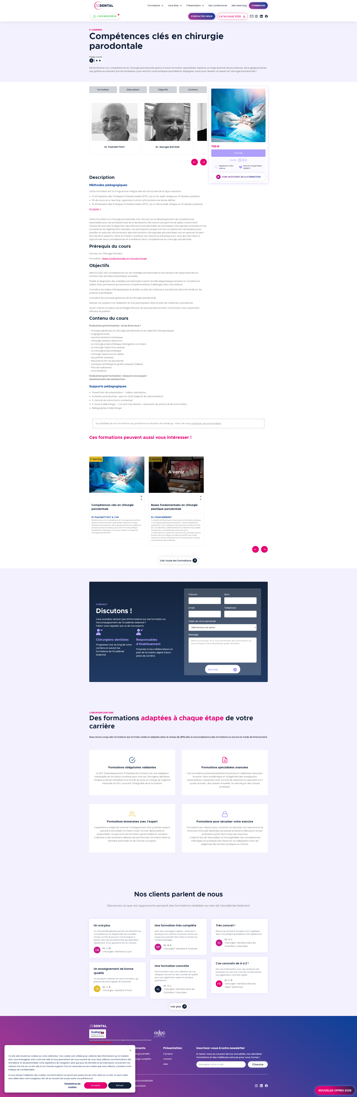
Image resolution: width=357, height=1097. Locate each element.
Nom (226, 594)
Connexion (258, 5)
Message (193, 634)
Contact (167, 1059)
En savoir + (95, 209)
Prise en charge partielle (137, 1053)
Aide (165, 1064)
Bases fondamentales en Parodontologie (124, 258)
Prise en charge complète (138, 1059)
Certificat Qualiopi (138, 1085)
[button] (155, 5)
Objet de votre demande (202, 621)
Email (191, 607)
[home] (103, 5)
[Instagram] (251, 16)
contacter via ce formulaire (206, 423)
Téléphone (230, 607)
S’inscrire (238, 153)
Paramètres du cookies (72, 1085)
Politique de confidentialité (141, 1080)
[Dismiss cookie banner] (130, 1051)
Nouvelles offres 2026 (335, 1090)
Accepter (95, 1085)
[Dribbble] (261, 16)
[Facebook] (266, 16)
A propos (168, 1053)
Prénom (193, 594)
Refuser (120, 1085)
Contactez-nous (201, 16)
